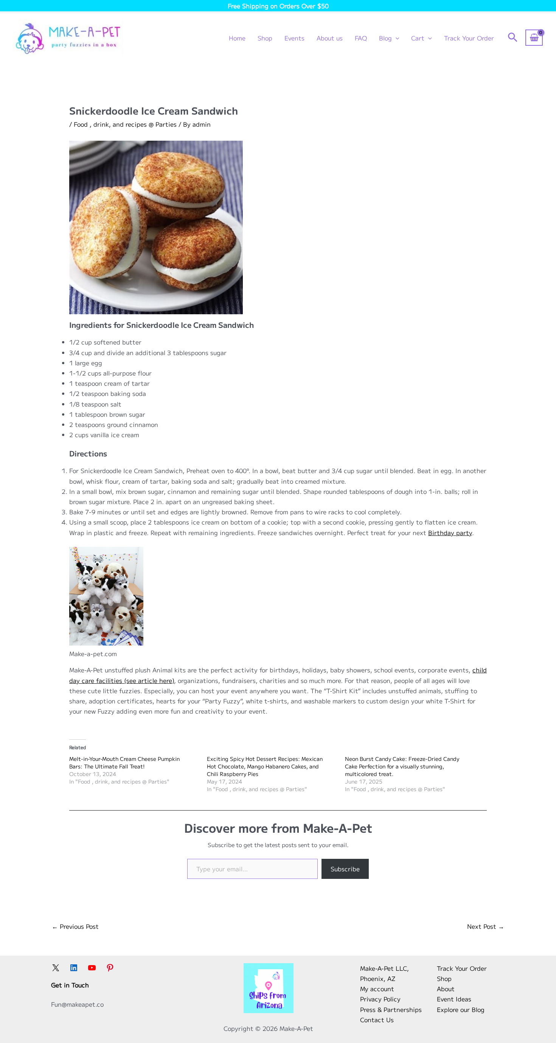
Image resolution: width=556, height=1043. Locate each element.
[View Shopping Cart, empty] (534, 37)
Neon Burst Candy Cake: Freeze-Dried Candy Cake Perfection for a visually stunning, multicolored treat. (402, 766)
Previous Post (75, 926)
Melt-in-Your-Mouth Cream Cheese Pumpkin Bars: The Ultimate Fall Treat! (124, 762)
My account (377, 988)
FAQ (361, 37)
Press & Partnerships (391, 1009)
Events (294, 37)
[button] (395, 37)
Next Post (485, 926)
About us (330, 37)
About (446, 988)
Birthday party (450, 532)
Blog (385, 37)
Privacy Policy (380, 998)
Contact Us (377, 1019)
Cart (417, 37)
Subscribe (345, 868)
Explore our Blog (461, 1009)
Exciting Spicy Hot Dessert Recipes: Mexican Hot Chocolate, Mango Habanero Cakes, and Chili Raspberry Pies (265, 766)
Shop (265, 37)
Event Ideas (454, 998)
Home (237, 37)
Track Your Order (469, 37)
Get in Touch (70, 984)
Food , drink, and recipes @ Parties (125, 124)
